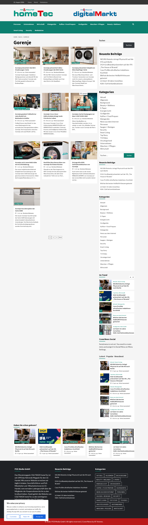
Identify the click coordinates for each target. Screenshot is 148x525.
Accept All (39, 516)
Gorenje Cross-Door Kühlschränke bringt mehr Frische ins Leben (53, 116)
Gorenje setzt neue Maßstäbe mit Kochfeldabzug (26, 163)
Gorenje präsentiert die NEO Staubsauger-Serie (25, 69)
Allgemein (104, 100)
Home (30, 2)
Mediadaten (44, 2)
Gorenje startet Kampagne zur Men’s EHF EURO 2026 (83, 115)
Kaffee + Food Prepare (67, 24)
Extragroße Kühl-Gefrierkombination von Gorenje (81, 164)
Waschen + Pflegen (97, 24)
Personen (17, 24)
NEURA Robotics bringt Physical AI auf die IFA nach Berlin (116, 169)
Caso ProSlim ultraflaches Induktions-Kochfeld (116, 180)
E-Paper (103, 108)
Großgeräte (82, 24)
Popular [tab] (109, 356)
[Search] (133, 24)
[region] (26, 510)
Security (29, 30)
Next (60, 237)
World (36, 2)
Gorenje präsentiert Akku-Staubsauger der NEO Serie (53, 69)
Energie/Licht (105, 111)
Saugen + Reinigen (20, 63)
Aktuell (17, 60)
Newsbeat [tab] (119, 356)
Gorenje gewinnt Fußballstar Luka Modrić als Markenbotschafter (25, 116)
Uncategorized (106, 141)
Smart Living (18, 30)
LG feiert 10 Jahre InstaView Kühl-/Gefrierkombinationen (110, 188)
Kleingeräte (51, 24)
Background (105, 103)
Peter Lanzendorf (30, 72)
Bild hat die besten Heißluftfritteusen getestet (116, 183)
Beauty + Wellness (114, 24)
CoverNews (87, 521)
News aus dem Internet (109, 122)
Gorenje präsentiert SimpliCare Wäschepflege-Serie (83, 69)
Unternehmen (29, 24)
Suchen (102, 40)
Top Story (26, 109)
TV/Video (104, 138)
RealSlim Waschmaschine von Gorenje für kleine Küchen (54, 163)
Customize (13, 516)
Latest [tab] (102, 356)
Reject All (26, 516)
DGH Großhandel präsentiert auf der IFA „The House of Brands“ (116, 175)
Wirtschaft (40, 24)
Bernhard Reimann (59, 72)
